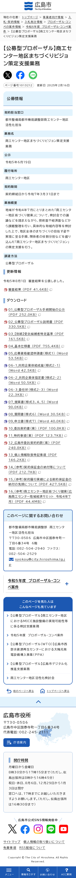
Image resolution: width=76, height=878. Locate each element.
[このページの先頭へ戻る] (38, 702)
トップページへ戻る (58, 691)
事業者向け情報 (53, 17)
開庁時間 (21, 760)
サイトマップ (11, 841)
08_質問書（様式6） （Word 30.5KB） (37, 414)
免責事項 (9, 847)
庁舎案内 (20, 742)
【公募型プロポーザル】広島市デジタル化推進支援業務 (39, 666)
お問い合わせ (47, 875)
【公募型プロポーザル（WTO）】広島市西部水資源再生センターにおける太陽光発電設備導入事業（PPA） (39, 649)
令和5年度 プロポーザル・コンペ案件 (34, 584)
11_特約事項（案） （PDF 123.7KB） (35, 435)
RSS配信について (32, 847)
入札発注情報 (34, 22)
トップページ (30, 17)
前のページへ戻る (23, 691)
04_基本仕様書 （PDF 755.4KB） (34, 346)
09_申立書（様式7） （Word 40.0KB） (37, 421)
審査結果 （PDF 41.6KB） (28, 289)
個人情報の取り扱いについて (44, 841)
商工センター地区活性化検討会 (32, 677)
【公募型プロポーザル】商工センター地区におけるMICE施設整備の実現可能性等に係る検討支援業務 (39, 621)
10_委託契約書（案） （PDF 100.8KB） (37, 428)
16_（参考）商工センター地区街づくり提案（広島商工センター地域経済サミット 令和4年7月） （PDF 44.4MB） (40, 496)
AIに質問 (66, 874)
